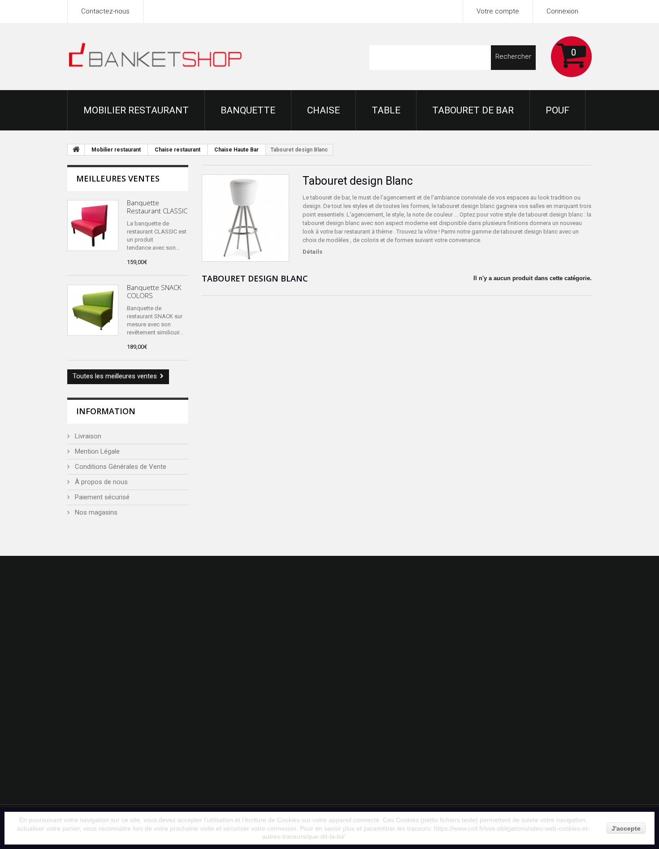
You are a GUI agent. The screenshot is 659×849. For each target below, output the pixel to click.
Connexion (562, 11)
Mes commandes (375, 643)
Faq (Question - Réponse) (253, 771)
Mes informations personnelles (396, 698)
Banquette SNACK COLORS (154, 291)
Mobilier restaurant (136, 110)
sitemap (227, 790)
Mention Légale (96, 451)
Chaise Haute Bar (236, 150)
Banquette (248, 110)
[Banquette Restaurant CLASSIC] (92, 225)
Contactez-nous (105, 11)
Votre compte (498, 11)
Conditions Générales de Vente (119, 467)
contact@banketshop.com (543, 735)
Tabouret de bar (473, 110)
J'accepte (626, 828)
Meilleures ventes (118, 178)
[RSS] (564, 574)
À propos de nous (100, 482)
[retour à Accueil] (76, 149)
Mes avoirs (366, 661)
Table (386, 110)
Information (105, 411)
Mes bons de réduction (383, 716)
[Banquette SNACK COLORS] (92, 310)
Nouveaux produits (242, 661)
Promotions (232, 643)
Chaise (323, 110)
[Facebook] (522, 574)
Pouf (557, 110)
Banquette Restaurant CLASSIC (157, 206)
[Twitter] (542, 574)
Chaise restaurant (177, 150)
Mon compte (381, 615)
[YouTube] (586, 574)
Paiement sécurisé (101, 497)
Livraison (87, 436)
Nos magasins (95, 512)
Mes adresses (370, 680)
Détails (312, 251)
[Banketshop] (155, 57)
